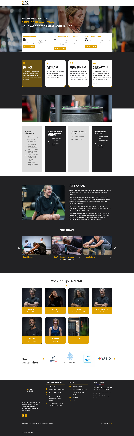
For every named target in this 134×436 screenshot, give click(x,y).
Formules (102, 3)
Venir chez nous (60, 48)
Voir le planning (29, 46)
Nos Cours (75, 3)
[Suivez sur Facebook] (26, 415)
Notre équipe (66, 3)
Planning (84, 3)
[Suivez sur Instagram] (23, 415)
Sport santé (93, 3)
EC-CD (110, 423)
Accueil (57, 3)
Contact (109, 3)
